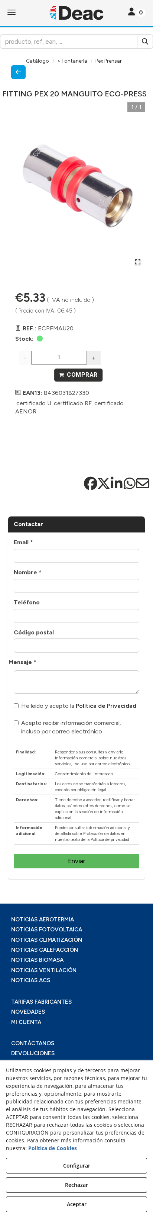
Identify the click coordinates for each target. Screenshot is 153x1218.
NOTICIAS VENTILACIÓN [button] (43, 970)
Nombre (28, 572)
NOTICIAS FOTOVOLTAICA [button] (46, 929)
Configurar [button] (76, 1165)
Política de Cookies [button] (52, 1148)
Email (23, 542)
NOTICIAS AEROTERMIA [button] (42, 919)
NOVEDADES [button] (28, 1012)
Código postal (34, 632)
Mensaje (22, 662)
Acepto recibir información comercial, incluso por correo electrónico (71, 727)
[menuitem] (76, 920)
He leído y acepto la (78, 705)
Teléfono (27, 602)
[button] (76, 13)
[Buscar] (145, 41)
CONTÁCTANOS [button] (32, 1043)
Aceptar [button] (77, 1204)
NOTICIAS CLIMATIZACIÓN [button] (46, 940)
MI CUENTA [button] (26, 1022)
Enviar (76, 861)
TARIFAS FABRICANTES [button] (41, 1002)
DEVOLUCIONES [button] (33, 1053)
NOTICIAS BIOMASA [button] (37, 960)
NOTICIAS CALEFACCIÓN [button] (44, 950)
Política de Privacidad (106, 705)
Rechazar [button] (76, 1184)
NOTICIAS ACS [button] (30, 980)
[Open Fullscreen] (137, 261)
